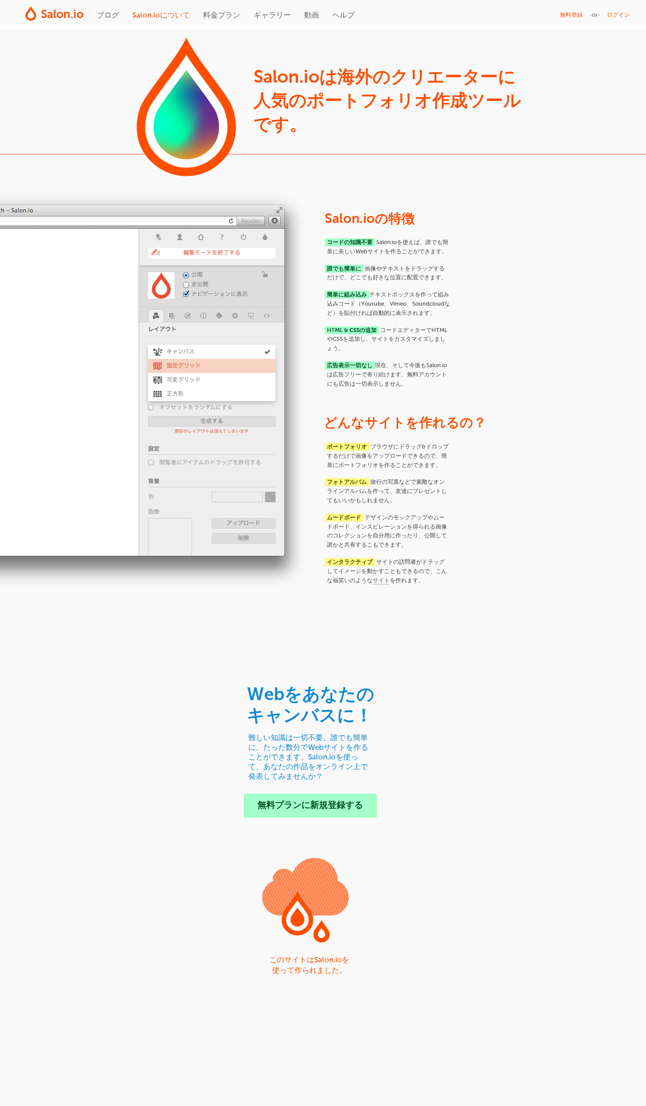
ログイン (618, 15)
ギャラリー (272, 15)
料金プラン (221, 15)
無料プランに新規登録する (310, 805)
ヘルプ (343, 15)
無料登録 (571, 15)
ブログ (108, 15)
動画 (311, 15)
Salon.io (62, 15)
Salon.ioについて (161, 15)
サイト (381, 581)
